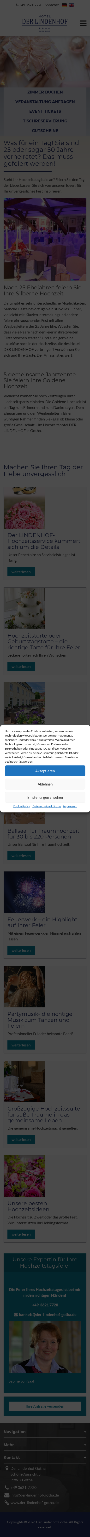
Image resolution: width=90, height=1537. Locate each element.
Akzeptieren (45, 771)
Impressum (70, 806)
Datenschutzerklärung (46, 806)
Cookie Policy (21, 806)
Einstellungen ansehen (45, 797)
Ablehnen (45, 784)
